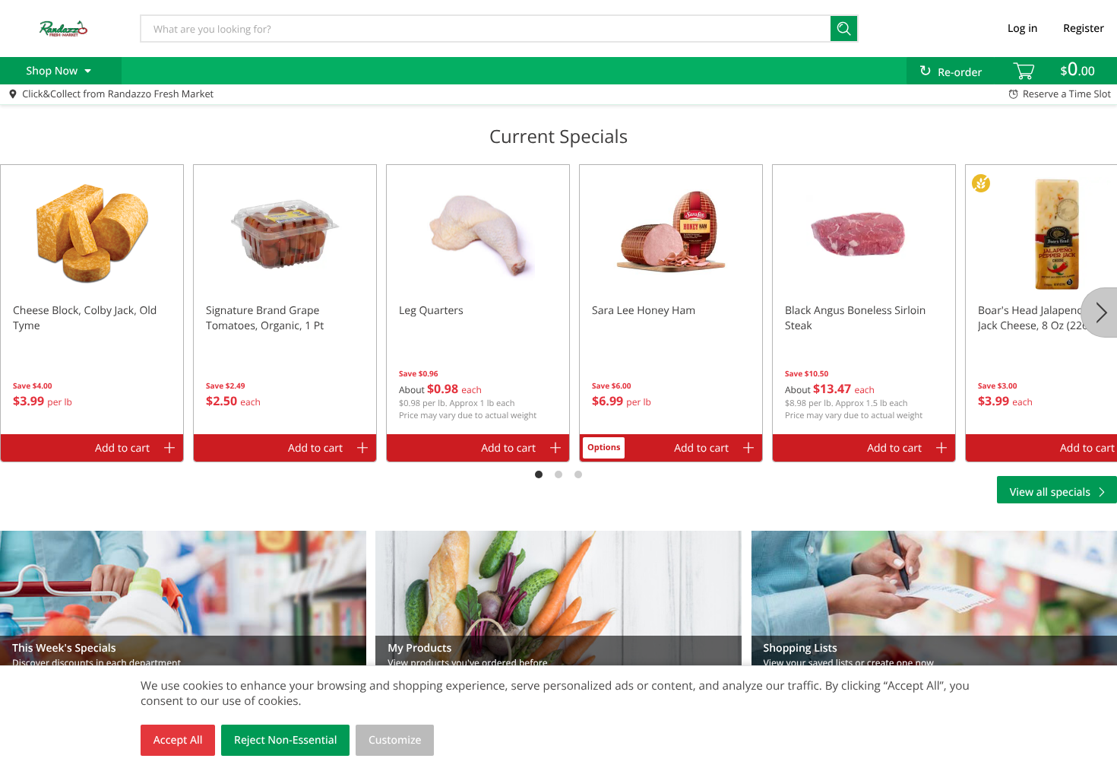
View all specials (1050, 492)
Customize (395, 740)
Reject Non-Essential (285, 740)
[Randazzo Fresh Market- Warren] (63, 28)
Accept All (178, 740)
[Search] (845, 28)
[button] (92, 299)
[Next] (1099, 312)
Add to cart (122, 448)
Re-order (960, 72)
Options (603, 447)
